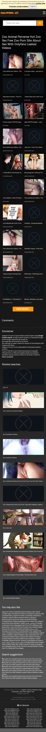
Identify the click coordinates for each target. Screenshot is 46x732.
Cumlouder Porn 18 (35, 635)
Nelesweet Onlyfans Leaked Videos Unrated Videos (21, 616)
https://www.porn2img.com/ (34, 722)
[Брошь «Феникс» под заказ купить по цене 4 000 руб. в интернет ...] (34, 296)
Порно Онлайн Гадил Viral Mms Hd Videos (21, 613)
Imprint (24, 690)
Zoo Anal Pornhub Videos (11, 598)
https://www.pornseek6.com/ (34, 715)
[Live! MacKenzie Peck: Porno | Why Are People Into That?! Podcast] (12, 220)
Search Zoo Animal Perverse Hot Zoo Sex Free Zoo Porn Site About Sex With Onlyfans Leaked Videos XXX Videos (21, 664)
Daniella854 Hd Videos (35, 640)
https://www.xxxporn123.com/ (12, 723)
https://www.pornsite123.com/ (12, 716)
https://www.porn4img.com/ (34, 725)
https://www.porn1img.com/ (34, 720)
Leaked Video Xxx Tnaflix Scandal (17, 644)
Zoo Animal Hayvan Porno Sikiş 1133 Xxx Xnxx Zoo (20, 575)
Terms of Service (32, 690)
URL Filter (23, 692)
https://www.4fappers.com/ (12, 709)
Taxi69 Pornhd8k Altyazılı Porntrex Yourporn (21, 639)
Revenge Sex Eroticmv (9, 631)
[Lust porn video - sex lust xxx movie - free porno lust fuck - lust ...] (34, 68)
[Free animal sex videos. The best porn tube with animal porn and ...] (12, 68)
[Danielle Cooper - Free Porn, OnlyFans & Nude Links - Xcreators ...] (34, 245)
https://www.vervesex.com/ (12, 719)
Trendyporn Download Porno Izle (16, 633)
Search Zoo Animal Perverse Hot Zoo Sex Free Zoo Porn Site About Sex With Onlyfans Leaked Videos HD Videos (21, 667)
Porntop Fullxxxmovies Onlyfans (24, 639)
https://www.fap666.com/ (11, 715)
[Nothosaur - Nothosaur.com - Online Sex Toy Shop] (34, 270)
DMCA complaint (7, 357)
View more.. (23, 309)
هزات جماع (33, 629)
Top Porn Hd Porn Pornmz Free (21, 627)
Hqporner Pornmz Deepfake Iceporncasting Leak (18, 612)
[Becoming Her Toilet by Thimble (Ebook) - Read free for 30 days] (34, 169)
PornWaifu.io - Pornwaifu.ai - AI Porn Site (16, 299)
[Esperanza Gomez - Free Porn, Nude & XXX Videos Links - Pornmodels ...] (12, 93)
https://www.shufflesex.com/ (11, 717)
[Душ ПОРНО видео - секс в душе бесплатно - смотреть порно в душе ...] (34, 118)
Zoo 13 (5, 387)
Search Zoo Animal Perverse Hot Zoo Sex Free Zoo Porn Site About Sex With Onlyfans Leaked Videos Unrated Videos (22, 660)
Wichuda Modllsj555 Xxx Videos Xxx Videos (28, 621)
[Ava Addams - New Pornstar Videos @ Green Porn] (12, 194)
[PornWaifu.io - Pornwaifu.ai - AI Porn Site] (12, 296)
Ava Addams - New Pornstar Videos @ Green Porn (19, 198)
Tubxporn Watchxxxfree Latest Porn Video (19, 618)
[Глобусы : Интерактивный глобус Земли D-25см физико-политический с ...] (34, 220)
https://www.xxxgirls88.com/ (34, 709)
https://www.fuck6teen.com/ (34, 712)
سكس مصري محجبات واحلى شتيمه (12, 642)
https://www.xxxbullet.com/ (12, 720)
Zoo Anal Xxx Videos (10, 458)
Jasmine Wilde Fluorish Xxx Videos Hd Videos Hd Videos (22, 628)
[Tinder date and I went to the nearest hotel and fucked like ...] (34, 93)
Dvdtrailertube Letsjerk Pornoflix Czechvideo (18, 616)
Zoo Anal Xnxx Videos (10, 434)
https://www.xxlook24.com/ (12, 726)
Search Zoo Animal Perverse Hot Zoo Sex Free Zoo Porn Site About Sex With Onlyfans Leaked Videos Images (21, 677)
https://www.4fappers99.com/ (12, 710)
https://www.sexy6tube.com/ (34, 710)
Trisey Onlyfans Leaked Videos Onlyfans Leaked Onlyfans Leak (23, 634)
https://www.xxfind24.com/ (12, 725)
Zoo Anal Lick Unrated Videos (13, 411)
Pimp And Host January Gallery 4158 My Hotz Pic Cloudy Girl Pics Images (22, 647)
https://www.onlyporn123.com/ (34, 719)
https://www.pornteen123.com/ (34, 716)
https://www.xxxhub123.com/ (11, 722)
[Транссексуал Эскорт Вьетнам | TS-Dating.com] (12, 270)
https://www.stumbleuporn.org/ (34, 726)
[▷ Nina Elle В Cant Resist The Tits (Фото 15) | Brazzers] (12, 169)
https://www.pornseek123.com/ (34, 713)
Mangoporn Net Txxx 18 (23, 625)
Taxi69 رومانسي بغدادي (27, 623)
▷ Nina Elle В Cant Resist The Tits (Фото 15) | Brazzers (21, 173)
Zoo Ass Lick (7, 528)
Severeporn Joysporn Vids (35, 614)
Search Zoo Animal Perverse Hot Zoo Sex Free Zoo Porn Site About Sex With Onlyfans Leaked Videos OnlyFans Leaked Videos (22, 672)
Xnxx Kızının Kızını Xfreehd (10, 623)
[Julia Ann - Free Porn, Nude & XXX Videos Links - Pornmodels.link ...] (34, 144)
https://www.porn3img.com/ (34, 723)
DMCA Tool (30, 692)
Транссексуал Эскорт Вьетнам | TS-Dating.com (19, 274)
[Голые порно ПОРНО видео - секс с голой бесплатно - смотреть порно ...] (12, 118)
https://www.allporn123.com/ (34, 717)
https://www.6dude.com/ (11, 713)
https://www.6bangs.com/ (12, 712)
